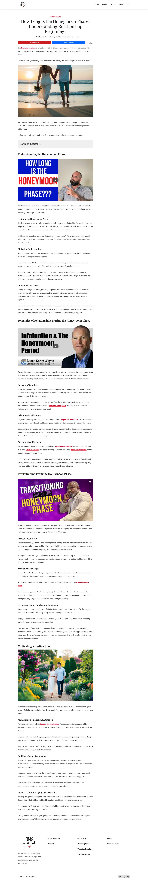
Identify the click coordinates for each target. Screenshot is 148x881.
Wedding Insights (84, 849)
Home (97, 4)
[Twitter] (124, 876)
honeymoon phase (28, 48)
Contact (121, 4)
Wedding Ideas (83, 844)
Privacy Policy (113, 844)
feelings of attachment (63, 446)
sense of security (32, 450)
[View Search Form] (128, 4)
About (104, 4)
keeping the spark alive (49, 724)
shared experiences (79, 450)
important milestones (69, 419)
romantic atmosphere (57, 405)
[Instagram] (128, 876)
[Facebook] (120, 876)
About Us (51, 844)
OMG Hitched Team (41, 37)
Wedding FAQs (55, 17)
